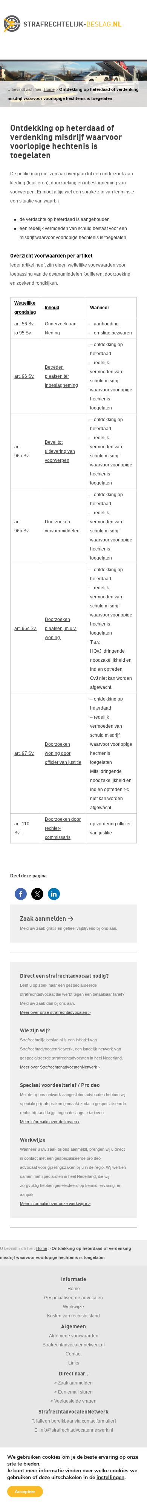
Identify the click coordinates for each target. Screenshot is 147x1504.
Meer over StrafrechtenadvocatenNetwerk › (60, 1067)
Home (49, 89)
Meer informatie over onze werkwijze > (55, 1203)
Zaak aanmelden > (47, 918)
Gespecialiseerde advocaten (73, 1297)
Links (73, 1363)
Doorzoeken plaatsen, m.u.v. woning (61, 628)
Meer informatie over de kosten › (50, 1121)
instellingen (110, 1477)
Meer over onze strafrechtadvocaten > (55, 1012)
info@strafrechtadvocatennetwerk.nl (76, 1430)
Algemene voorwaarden (73, 1335)
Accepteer (25, 1492)
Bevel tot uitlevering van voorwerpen (60, 451)
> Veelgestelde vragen (73, 1401)
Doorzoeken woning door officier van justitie (63, 753)
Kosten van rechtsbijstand (73, 1315)
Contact (73, 1354)
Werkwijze (73, 1306)
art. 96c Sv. (25, 628)
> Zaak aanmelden (73, 1383)
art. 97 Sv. (24, 753)
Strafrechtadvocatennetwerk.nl (74, 1345)
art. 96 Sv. (24, 376)
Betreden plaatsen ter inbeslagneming (61, 376)
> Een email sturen (73, 1392)
